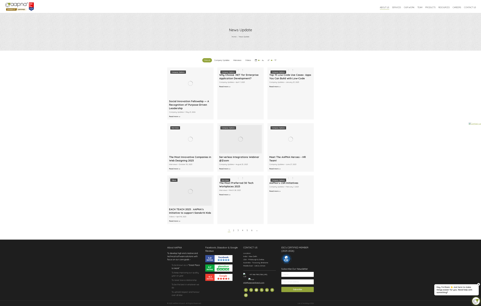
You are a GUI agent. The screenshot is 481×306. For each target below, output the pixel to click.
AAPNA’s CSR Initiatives (283, 182)
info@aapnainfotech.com (253, 282)
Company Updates (221, 60)
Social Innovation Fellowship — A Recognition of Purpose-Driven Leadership (189, 105)
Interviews (237, 60)
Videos (248, 60)
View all (207, 60)
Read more (173, 116)
